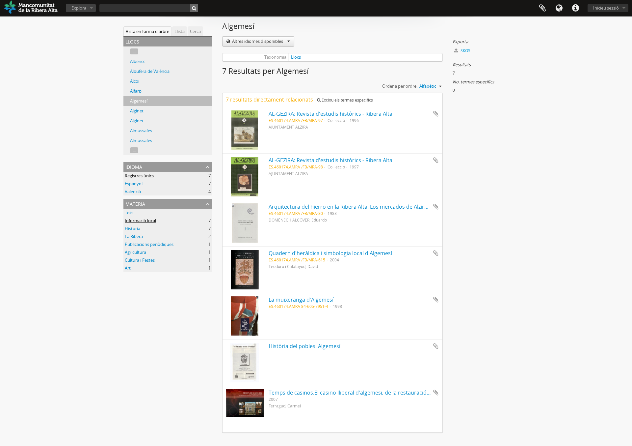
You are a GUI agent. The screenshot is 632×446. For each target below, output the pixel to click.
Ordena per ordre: (399, 86)
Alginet (137, 111)
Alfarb (136, 91)
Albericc (137, 61)
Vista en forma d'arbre (147, 31)
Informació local (140, 220)
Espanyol (134, 184)
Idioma (559, 8)
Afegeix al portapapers (436, 113)
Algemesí (138, 101)
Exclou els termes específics (347, 100)
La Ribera (134, 236)
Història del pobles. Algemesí (304, 346)
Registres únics (139, 176)
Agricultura (135, 252)
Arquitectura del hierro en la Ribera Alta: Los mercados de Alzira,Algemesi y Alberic (371, 206)
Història (132, 228)
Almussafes (141, 131)
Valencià (133, 191)
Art (128, 268)
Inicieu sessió (606, 8)
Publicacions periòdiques (149, 244)
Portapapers (542, 8)
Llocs (296, 57)
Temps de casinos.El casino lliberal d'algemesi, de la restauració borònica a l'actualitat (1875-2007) (390, 392)
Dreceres (575, 8)
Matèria (135, 203)
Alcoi (134, 81)
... (134, 51)
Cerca (195, 31)
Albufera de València (150, 71)
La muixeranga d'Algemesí (301, 299)
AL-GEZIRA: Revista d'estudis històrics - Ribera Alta (330, 113)
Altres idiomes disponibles (257, 41)
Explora (78, 8)
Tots (129, 213)
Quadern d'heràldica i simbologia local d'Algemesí (330, 253)
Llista (179, 31)
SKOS (465, 50)
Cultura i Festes (140, 260)
